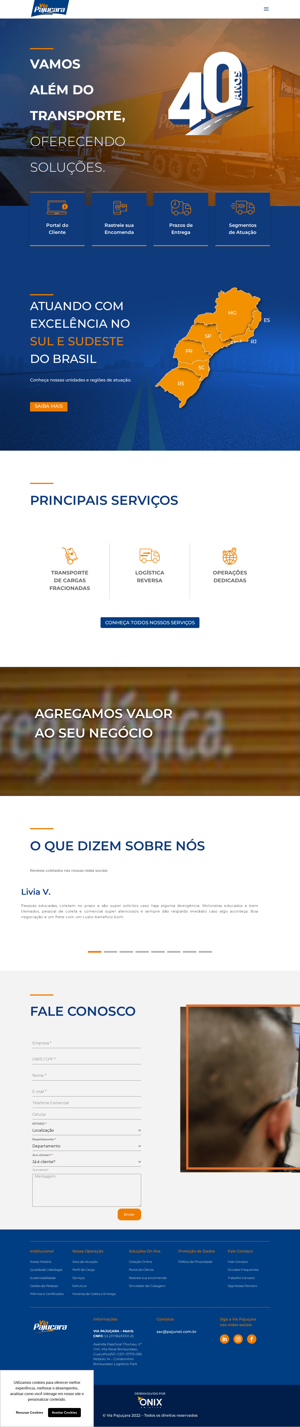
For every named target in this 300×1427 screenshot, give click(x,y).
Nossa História (40, 1261)
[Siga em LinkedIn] (224, 1339)
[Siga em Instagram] (238, 1339)
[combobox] (86, 1130)
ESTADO (39, 1123)
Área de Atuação (85, 1261)
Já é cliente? (42, 1155)
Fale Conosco (238, 1261)
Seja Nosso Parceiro (242, 1286)
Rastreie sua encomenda (148, 1278)
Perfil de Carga (83, 1269)
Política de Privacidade (195, 1261)
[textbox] (85, 1130)
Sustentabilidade (43, 1278)
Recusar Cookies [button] (29, 1412)
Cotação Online (140, 1261)
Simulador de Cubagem (147, 1286)
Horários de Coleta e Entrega (94, 1294)
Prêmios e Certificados (47, 1294)
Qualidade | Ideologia (46, 1269)
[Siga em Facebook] (251, 1339)
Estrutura (79, 1286)
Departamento (44, 1139)
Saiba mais (49, 406)
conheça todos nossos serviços (150, 622)
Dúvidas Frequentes (243, 1269)
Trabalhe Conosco (241, 1278)
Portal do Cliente (141, 1269)
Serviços (78, 1278)
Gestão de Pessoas (44, 1286)
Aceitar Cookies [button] (64, 1412)
